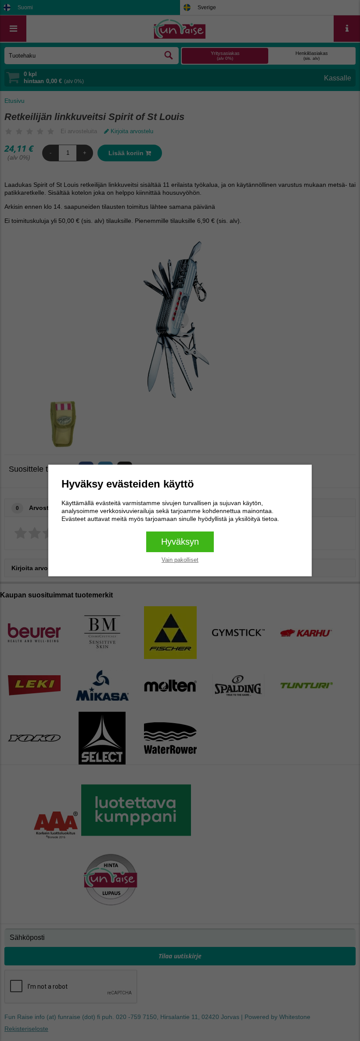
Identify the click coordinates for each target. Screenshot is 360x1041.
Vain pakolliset (180, 560)
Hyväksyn (180, 541)
